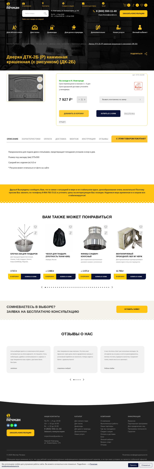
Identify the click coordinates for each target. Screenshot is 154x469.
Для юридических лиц (136, 426)
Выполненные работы (109, 424)
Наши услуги (79, 434)
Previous (42, 287)
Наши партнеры (107, 426)
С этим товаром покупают (131, 139)
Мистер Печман (13, 44)
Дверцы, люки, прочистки (59, 44)
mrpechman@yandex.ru (107, 15)
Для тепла (78, 424)
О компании (26, 6)
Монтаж (74, 139)
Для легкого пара (81, 421)
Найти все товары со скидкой (33, 19)
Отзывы (103, 139)
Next (112, 287)
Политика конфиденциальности (134, 455)
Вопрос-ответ (106, 442)
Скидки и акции (68, 6)
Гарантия (131, 431)
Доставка (60, 139)
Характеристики (31, 139)
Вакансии (131, 421)
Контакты (45, 6)
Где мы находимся (108, 429)
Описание (12, 139)
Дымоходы (78, 426)
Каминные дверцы (79, 44)
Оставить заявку (131, 309)
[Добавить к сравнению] (40, 86)
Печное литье (41, 44)
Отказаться (145, 465)
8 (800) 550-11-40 (106, 11)
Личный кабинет (107, 439)
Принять (133, 465)
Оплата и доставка (89, 6)
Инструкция (89, 139)
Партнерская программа (137, 424)
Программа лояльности (137, 429)
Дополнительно (28, 44)
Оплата (48, 139)
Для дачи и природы (82, 429)
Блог (104, 6)
